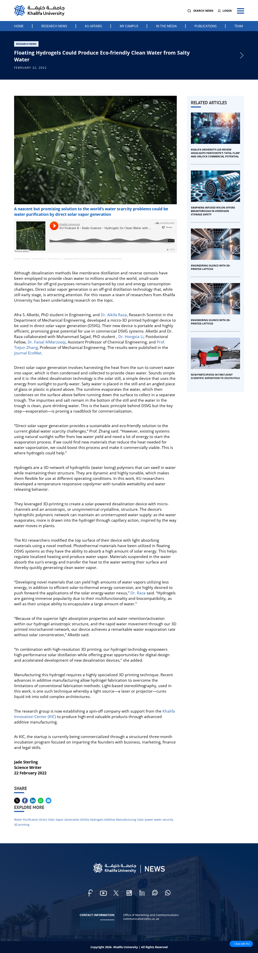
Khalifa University (22, 259)
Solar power (145, 819)
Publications (206, 26)
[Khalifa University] (129, 872)
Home (19, 26)
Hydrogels (96, 819)
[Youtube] (103, 893)
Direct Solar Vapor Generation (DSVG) (64, 819)
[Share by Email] (49, 800)
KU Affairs (93, 26)
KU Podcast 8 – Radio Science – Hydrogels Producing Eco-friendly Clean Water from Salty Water (77, 259)
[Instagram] (129, 893)
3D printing (21, 825)
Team (238, 26)
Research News (54, 26)
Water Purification (26, 819)
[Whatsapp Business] (168, 893)
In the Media (166, 26)
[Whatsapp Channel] (155, 893)
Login (227, 11)
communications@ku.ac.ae (141, 919)
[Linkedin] (142, 893)
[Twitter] (116, 893)
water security (163, 819)
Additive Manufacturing (120, 819)
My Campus (129, 26)
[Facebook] (90, 893)
